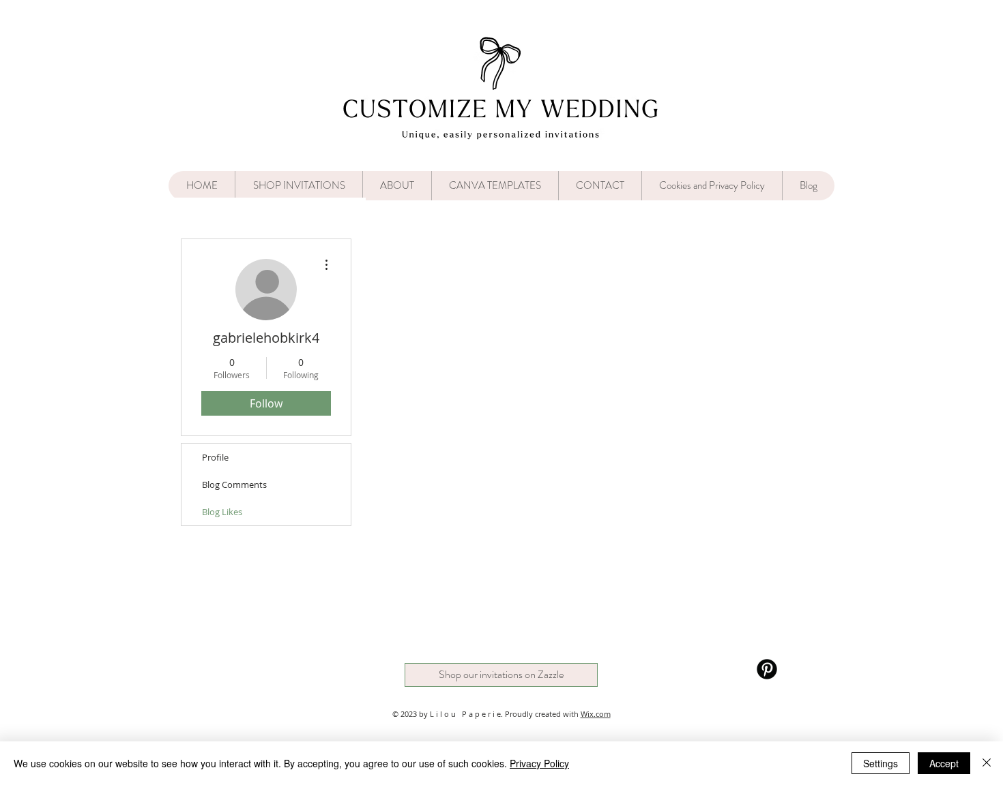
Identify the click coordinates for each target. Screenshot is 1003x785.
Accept (944, 763)
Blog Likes (222, 512)
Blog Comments (234, 484)
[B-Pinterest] (767, 669)
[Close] (986, 763)
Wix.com (596, 714)
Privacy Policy (539, 763)
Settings (880, 763)
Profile (215, 457)
